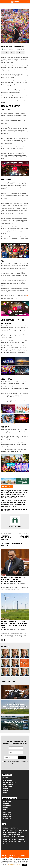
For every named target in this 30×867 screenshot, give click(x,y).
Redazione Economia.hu (9, 49)
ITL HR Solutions (7, 812)
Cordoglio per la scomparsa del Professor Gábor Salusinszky (6, 537)
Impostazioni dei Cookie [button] (14, 864)
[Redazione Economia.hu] (2, 49)
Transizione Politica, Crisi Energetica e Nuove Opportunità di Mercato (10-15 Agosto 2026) (13, 501)
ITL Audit (5, 808)
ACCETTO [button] (24, 864)
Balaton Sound (15, 375)
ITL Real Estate (7, 814)
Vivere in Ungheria (8, 784)
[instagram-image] (5, 653)
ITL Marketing (7, 816)
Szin (15, 473)
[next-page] (4, 640)
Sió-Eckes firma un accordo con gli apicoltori (23, 536)
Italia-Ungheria (7, 780)
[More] (25, 52)
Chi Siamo (5, 790)
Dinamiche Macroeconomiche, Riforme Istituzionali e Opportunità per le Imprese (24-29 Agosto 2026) (15, 491)
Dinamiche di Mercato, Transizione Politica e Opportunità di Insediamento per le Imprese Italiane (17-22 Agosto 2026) (13, 496)
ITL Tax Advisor (7, 806)
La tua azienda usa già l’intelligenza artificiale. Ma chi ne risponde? (14, 509)
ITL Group (5, 788)
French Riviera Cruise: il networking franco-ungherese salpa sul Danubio (13, 505)
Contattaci (6, 792)
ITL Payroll (6, 810)
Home (2, 6)
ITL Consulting (7, 801)
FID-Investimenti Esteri (9, 782)
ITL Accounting (7, 804)
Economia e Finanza (8, 786)
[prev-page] (2, 640)
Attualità (7, 6)
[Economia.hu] (15, 2)
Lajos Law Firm (7, 818)
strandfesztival (15, 423)
